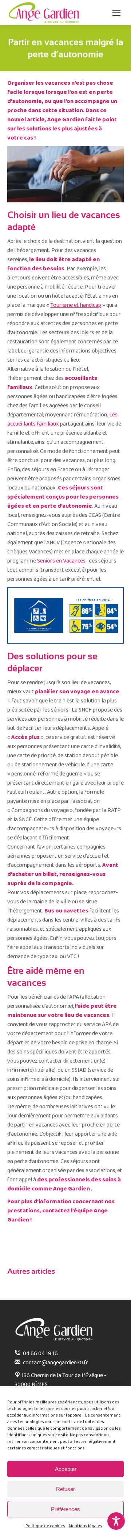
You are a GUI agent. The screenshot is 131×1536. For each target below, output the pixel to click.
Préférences (65, 1509)
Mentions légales (85, 1525)
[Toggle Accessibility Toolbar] (116, 1521)
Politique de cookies (45, 1525)
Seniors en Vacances (61, 560)
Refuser (65, 1489)
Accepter (65, 1469)
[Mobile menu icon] (116, 12)
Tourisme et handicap (75, 305)
